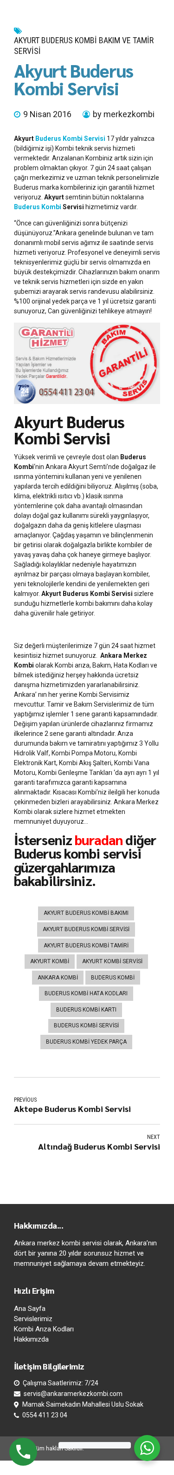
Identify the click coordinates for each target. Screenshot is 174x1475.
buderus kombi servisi (86, 1025)
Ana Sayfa (29, 1308)
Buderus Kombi (37, 207)
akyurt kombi (49, 961)
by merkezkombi (124, 114)
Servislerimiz (33, 1319)
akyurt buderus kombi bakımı (86, 913)
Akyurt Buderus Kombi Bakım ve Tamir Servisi (84, 45)
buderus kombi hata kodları (86, 993)
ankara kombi (58, 977)
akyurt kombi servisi (112, 961)
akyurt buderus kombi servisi (86, 929)
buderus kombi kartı (86, 1009)
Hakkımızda (31, 1339)
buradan (98, 839)
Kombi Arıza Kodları (44, 1329)
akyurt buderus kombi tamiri (86, 945)
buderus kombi (113, 977)
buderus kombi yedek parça (86, 1041)
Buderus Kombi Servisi (70, 138)
